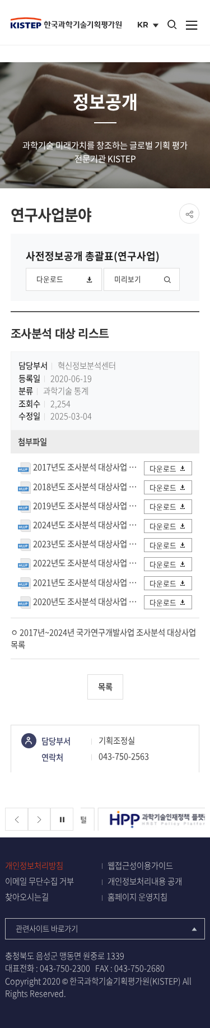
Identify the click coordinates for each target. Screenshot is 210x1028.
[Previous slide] (16, 819)
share (189, 213)
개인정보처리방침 (34, 865)
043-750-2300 (65, 968)
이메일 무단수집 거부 (39, 881)
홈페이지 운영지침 (137, 897)
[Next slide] (39, 819)
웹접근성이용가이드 (140, 865)
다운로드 (49, 279)
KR (149, 26)
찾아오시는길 (27, 897)
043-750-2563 (124, 756)
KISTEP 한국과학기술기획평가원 (66, 23)
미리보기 (127, 279)
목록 (105, 686)
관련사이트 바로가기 (47, 928)
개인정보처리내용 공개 (145, 881)
